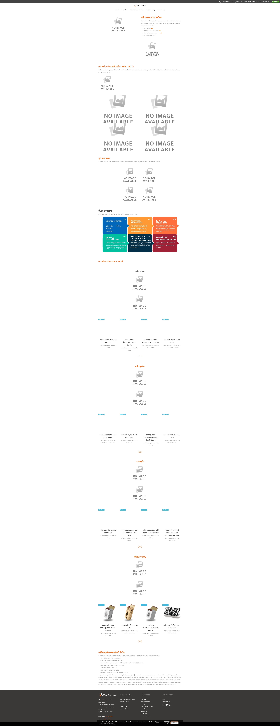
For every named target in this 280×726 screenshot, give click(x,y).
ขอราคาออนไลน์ (133, 10)
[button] (164, 10)
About (147, 10)
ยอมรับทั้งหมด (174, 722)
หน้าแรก (117, 10)
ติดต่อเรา (141, 10)
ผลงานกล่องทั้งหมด (124, 708)
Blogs (154, 10)
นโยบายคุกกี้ (111, 723)
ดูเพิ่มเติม (140, 356)
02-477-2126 (229, 1)
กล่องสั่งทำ (124, 10)
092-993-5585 (243, 1)
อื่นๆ (158, 10)
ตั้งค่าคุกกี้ (167, 722)
